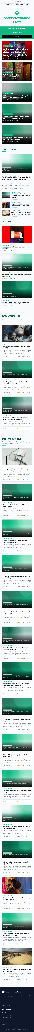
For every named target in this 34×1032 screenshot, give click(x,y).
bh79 (3, 1025)
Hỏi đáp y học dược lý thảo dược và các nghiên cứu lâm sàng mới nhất (15, 418)
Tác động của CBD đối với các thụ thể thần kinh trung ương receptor (16, 178)
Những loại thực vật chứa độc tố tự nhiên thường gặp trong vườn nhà (16, 684)
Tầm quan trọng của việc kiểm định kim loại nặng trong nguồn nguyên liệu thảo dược (15, 303)
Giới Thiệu (4, 1012)
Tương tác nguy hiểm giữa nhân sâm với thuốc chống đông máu (15, 541)
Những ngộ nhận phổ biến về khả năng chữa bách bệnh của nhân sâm (16, 347)
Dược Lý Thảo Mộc (21, 28)
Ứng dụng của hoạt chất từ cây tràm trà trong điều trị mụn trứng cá (15, 382)
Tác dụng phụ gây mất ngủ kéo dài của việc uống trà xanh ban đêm (16, 720)
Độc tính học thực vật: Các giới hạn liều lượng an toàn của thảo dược (21, 213)
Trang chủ (11, 28)
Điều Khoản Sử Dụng (6, 1017)
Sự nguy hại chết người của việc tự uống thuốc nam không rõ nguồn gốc (15, 470)
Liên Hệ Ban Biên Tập (7, 1020)
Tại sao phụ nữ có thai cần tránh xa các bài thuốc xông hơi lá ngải (16, 613)
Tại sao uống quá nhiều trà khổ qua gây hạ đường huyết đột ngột (16, 934)
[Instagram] (18, 1)
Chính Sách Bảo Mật (6, 1015)
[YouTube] (20, 1)
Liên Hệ (17, 36)
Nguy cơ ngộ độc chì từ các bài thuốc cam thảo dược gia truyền (16, 648)
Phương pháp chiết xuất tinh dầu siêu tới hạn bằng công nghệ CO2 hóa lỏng (20, 195)
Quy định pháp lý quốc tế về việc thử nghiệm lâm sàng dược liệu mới (21, 204)
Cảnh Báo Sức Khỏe (17, 32)
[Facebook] (13, 1)
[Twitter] (16, 1)
